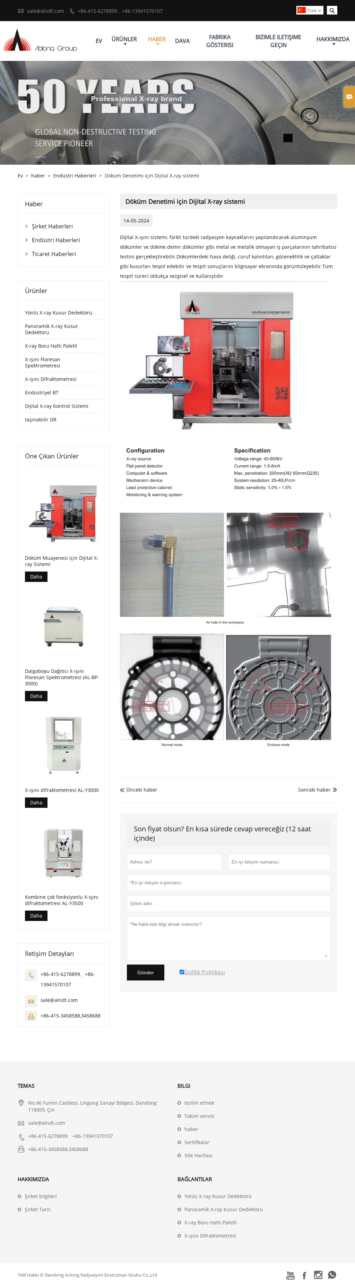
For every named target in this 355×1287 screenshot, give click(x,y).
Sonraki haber (314, 789)
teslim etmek (199, 1102)
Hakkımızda (333, 39)
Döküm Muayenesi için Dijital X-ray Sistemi (61, 561)
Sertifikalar (196, 1142)
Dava (182, 41)
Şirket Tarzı (38, 1209)
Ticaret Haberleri (54, 253)
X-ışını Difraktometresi (51, 379)
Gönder (145, 972)
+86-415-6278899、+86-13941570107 (120, 11)
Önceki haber (138, 789)
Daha (36, 576)
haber (38, 175)
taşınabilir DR (41, 419)
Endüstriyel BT (42, 392)
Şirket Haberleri (52, 226)
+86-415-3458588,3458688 (71, 1015)
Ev (99, 41)
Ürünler (124, 39)
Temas (26, 1085)
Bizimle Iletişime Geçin (278, 41)
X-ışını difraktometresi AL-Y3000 (62, 790)
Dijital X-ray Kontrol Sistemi (56, 406)
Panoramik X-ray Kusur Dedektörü (51, 329)
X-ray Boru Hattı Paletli (51, 346)
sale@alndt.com (45, 11)
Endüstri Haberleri (74, 175)
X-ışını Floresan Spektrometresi (42, 362)
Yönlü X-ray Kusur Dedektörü (58, 312)
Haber (157, 39)
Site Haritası (198, 1155)
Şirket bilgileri (41, 1196)
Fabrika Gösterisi (219, 41)
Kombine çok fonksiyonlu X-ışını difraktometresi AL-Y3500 (61, 900)
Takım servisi (199, 1116)
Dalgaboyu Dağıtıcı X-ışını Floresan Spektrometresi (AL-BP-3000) (62, 677)
